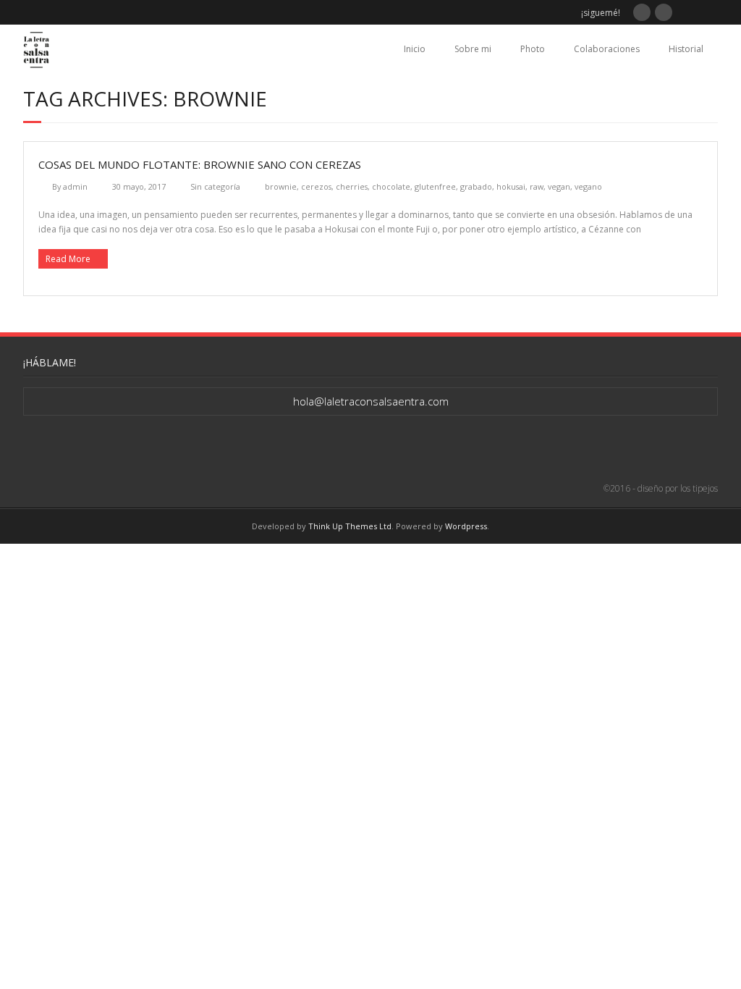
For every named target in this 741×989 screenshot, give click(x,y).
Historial (686, 49)
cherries (352, 186)
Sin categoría (215, 186)
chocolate (391, 186)
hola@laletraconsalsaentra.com (371, 401)
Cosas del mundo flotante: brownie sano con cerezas (199, 164)
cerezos (316, 186)
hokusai (510, 186)
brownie (281, 186)
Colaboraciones (607, 49)
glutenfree (435, 186)
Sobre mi (472, 49)
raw (536, 186)
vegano (588, 186)
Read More (68, 259)
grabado (476, 186)
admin (75, 186)
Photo (532, 49)
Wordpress (466, 526)
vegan (559, 186)
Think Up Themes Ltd (349, 526)
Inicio (414, 49)
